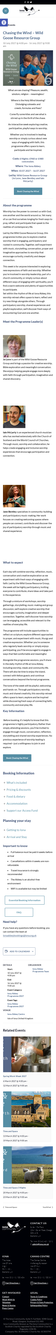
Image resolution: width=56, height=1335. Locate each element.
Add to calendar (20, 951)
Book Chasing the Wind (28, 191)
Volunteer (6, 1302)
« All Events (9, 24)
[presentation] (27, 1054)
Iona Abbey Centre (16, 1014)
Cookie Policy (36, 1299)
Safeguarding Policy (39, 1305)
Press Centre (7, 1308)
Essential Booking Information (24, 900)
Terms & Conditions (38, 1296)
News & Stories (9, 1305)
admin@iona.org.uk (40, 1244)
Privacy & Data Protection (41, 1302)
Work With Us (8, 1299)
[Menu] (6, 11)
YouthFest (47, 1207)
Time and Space (10, 1131)
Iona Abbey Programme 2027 (15, 994)
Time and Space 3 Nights (14, 1187)
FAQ (19, 912)
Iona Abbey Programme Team (41, 970)
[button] (4, 22)
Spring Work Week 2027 (14, 1076)
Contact (5, 1296)
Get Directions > (12, 1283)
